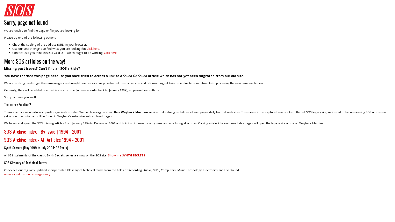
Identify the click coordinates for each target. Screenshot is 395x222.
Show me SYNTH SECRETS (126, 155)
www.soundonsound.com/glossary (27, 174)
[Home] (197, 10)
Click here (93, 49)
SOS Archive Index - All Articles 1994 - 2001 (44, 139)
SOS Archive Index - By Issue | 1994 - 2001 (42, 131)
